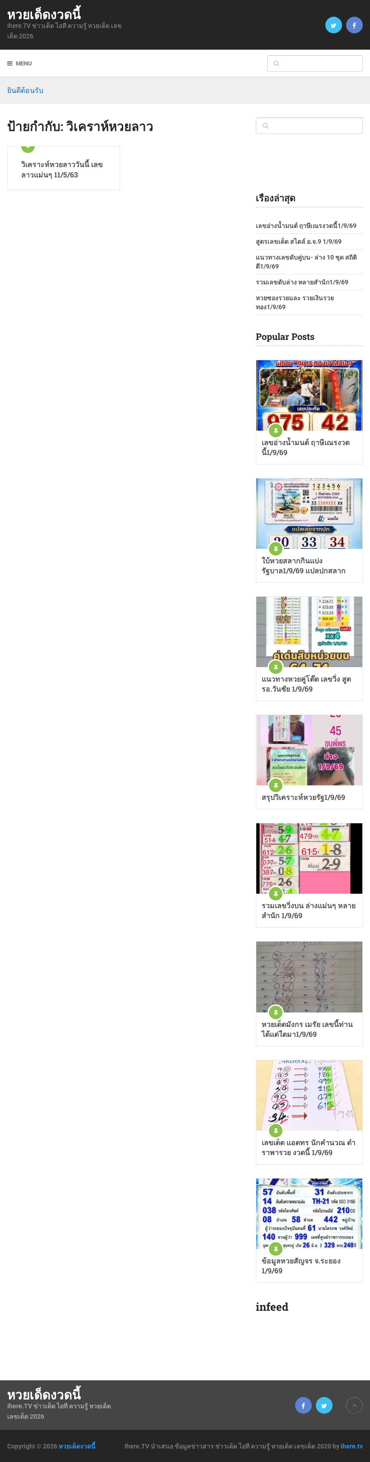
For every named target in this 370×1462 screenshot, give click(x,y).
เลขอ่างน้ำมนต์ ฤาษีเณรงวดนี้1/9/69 (306, 225)
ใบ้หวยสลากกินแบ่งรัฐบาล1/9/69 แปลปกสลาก (304, 565)
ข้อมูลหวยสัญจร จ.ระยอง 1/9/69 (301, 1265)
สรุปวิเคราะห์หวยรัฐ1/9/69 (303, 797)
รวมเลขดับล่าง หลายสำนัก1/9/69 (302, 282)
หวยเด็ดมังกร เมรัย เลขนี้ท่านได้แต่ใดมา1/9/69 (307, 1029)
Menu (24, 63)
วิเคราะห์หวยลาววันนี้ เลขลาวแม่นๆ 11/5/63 (62, 169)
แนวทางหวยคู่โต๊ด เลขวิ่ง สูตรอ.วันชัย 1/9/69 (306, 683)
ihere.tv (352, 1446)
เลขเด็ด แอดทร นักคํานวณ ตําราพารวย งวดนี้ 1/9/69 (309, 1147)
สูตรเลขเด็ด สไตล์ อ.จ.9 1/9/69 (299, 241)
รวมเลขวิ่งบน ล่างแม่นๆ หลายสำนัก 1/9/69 (309, 910)
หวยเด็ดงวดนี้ (44, 14)
